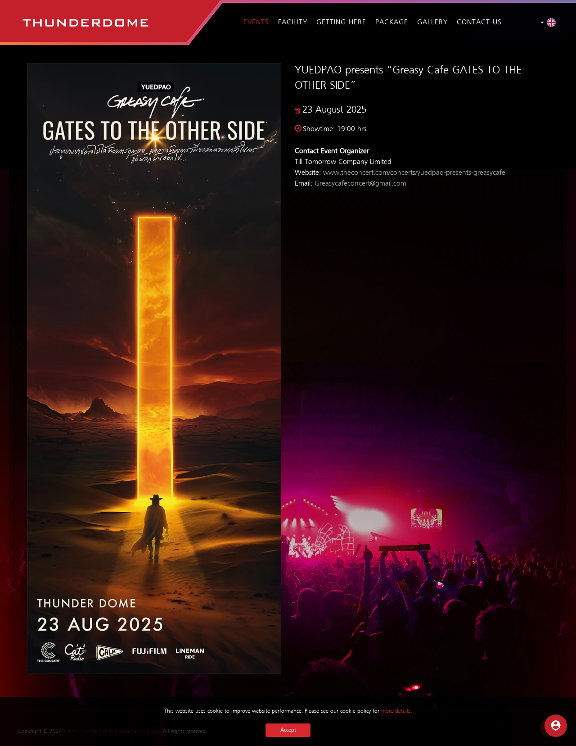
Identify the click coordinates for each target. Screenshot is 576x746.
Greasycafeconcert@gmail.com (360, 184)
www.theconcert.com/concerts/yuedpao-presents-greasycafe (414, 173)
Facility (292, 22)
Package (391, 22)
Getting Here (341, 22)
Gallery (432, 22)
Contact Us (479, 22)
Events (256, 22)
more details (395, 711)
